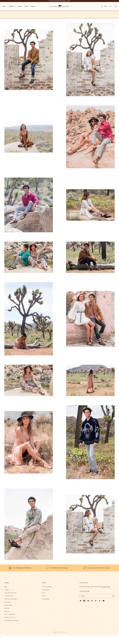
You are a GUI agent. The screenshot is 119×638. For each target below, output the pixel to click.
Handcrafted (45, 589)
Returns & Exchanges (10, 599)
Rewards (7, 611)
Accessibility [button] (45, 599)
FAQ (5, 586)
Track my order (8, 596)
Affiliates (6, 608)
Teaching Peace (46, 586)
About (44, 582)
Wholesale (7, 602)
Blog (43, 596)
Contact (6, 589)
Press (43, 592)
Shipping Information (10, 592)
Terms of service (9, 617)
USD (105, 6)
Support (6, 582)
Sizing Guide (8, 605)
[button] (4, 6)
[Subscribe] (113, 596)
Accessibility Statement (11, 620)
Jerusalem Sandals (61, 632)
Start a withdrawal (9, 614)
